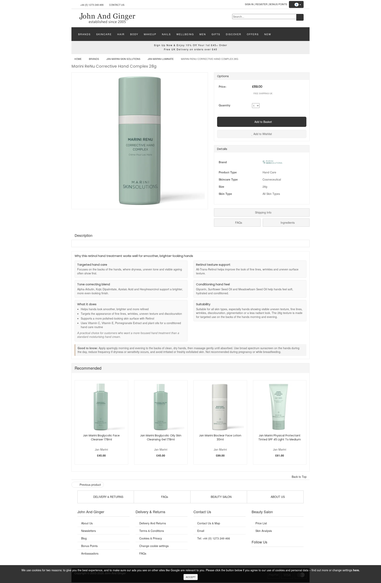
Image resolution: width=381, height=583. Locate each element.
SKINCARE (104, 34)
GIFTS (216, 34)
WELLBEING (185, 34)
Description (83, 235)
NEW (267, 34)
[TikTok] (297, 552)
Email (200, 531)
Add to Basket (263, 122)
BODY (134, 34)
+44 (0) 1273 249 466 (92, 4)
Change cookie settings (154, 546)
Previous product (90, 485)
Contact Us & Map (208, 523)
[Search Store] (300, 17)
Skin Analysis (263, 531)
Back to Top (299, 477)
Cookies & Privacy (150, 538)
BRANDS (84, 34)
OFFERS (253, 34)
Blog (84, 538)
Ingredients (287, 222)
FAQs (238, 222)
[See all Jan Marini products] (272, 162)
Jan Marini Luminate (161, 58)
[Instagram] (281, 552)
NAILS (166, 34)
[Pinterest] (290, 552)
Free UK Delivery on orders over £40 (190, 49)
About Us (87, 523)
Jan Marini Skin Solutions (123, 58)
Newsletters (88, 531)
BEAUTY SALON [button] (221, 497)
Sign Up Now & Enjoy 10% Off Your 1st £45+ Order (190, 45)
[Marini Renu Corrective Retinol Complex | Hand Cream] (107, 18)
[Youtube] (265, 552)
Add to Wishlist (262, 134)
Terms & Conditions (151, 531)
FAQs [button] (164, 497)
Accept (190, 577)
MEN (202, 34)
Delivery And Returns (152, 523)
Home (78, 58)
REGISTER (261, 4)
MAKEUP (150, 34)
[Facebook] (257, 552)
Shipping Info (262, 212)
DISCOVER (233, 34)
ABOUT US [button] (277, 497)
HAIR (121, 34)
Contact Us (116, 4)
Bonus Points (278, 4)
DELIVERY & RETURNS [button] (107, 497)
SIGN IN (249, 4)
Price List (261, 523)
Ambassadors (89, 553)
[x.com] (273, 552)
